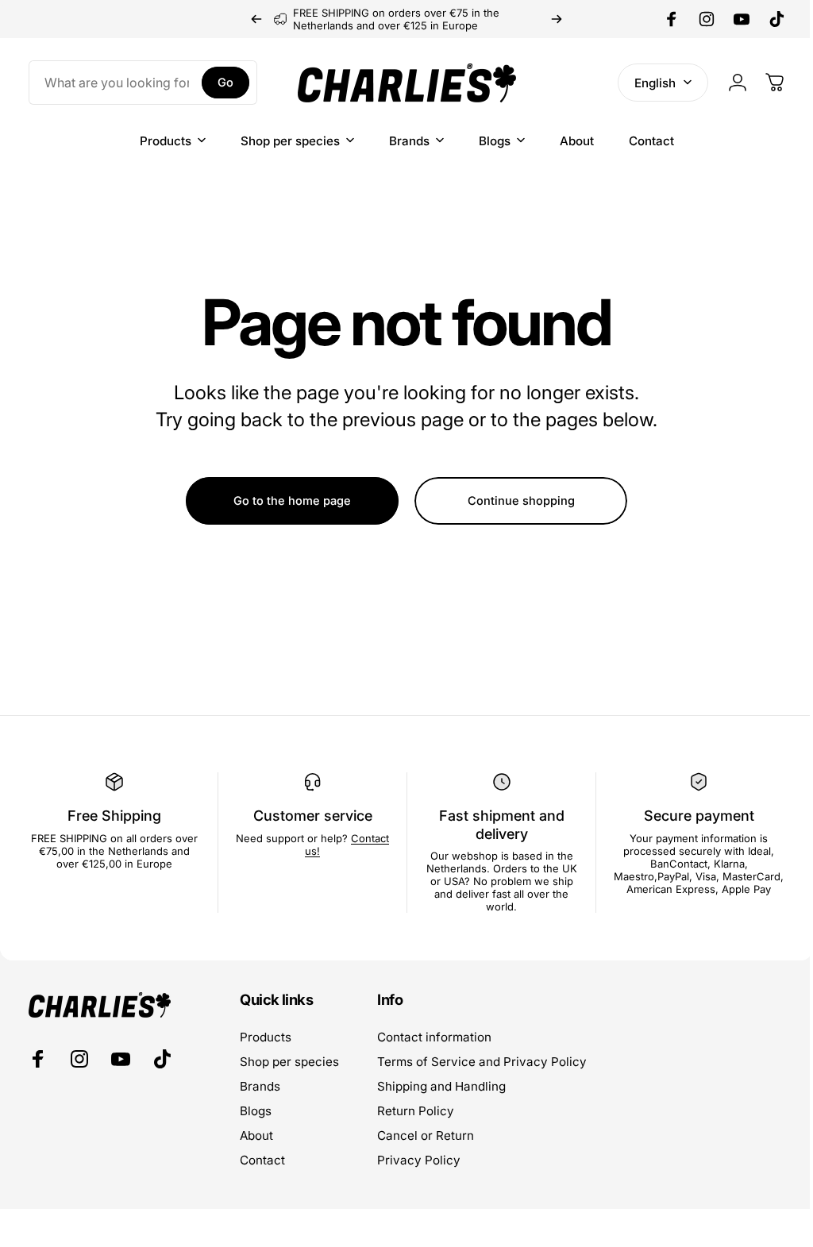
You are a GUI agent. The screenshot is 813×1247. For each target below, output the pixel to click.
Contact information (434, 1037)
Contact (262, 1160)
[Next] (556, 19)
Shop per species (289, 1061)
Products (265, 1037)
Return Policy (415, 1110)
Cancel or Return (425, 1135)
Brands (260, 1086)
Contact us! (307, 851)
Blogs (256, 1110)
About (256, 1135)
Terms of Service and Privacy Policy (482, 1061)
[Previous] (256, 19)
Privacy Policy (418, 1160)
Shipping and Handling (441, 1086)
